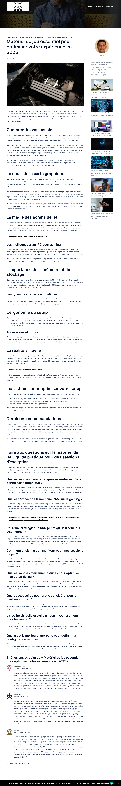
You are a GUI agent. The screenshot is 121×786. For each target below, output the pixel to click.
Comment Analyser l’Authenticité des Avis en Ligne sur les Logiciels (102, 216)
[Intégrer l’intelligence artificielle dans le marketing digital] (102, 185)
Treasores (10, 37)
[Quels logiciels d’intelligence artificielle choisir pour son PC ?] (102, 126)
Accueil (90, 6)
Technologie (109, 6)
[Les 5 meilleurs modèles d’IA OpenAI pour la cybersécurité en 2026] (102, 105)
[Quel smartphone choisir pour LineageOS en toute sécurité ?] (102, 144)
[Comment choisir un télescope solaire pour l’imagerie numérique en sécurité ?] (102, 85)
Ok (112, 783)
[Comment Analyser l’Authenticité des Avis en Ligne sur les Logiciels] (102, 205)
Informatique (99, 6)
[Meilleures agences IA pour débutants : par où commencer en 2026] (102, 162)
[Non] (119, 783)
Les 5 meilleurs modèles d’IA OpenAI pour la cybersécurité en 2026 (102, 115)
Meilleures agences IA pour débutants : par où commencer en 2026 (101, 173)
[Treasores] (18, 6)
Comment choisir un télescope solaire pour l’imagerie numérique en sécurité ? (101, 95)
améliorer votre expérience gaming (41, 165)
